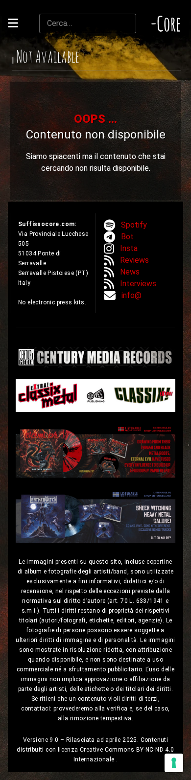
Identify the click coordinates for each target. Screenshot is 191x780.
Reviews (134, 260)
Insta (129, 248)
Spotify (134, 224)
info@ (131, 295)
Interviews (138, 283)
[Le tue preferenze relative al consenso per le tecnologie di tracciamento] (174, 763)
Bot (127, 236)
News (130, 271)
